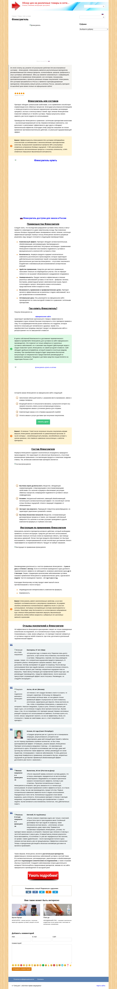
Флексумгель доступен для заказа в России (44, 218)
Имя (13, 937)
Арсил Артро (17, 917)
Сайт (54, 937)
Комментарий (16, 943)
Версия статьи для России (42, 61)
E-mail (34, 937)
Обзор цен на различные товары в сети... (45, 3)
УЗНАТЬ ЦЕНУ (43, 422)
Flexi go (46, 917)
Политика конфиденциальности (24, 979)
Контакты (40, 979)
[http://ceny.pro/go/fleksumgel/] (44, 186)
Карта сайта (101, 986)
